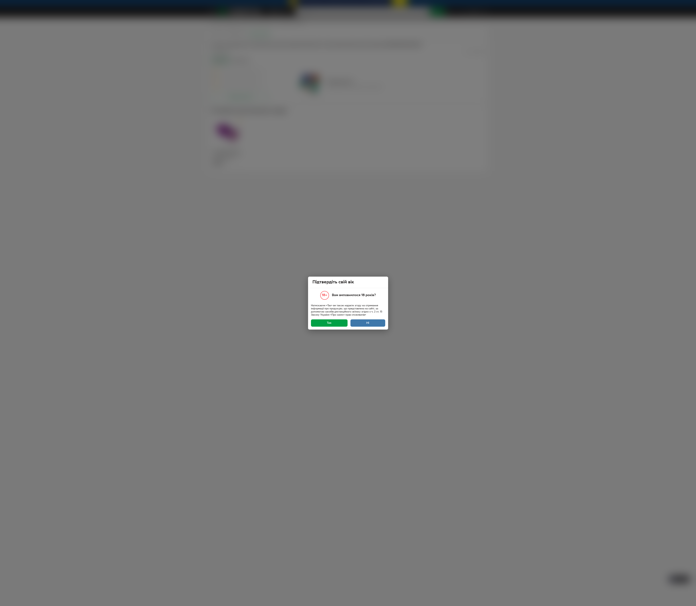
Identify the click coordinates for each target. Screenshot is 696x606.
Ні (367, 323)
